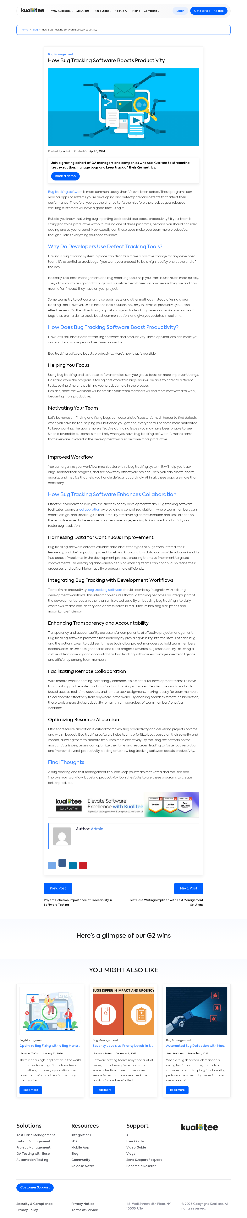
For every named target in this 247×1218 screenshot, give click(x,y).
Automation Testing (32, 1160)
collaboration (89, 509)
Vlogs (130, 1153)
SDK (74, 1141)
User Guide (135, 1141)
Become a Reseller (141, 1166)
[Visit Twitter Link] (75, 1188)
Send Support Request (144, 1160)
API (128, 1135)
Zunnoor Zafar (29, 1054)
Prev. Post (58, 888)
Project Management (33, 1147)
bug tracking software (105, 590)
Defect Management (33, 1141)
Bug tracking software (65, 192)
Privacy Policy (27, 1210)
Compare (150, 11)
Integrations (81, 1135)
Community (80, 1160)
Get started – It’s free (209, 11)
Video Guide (136, 1147)
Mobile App (80, 1147)
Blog (35, 30)
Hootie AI (121, 11)
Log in (180, 11)
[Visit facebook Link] (72, 1188)
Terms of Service (84, 1210)
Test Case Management (35, 1135)
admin (67, 151)
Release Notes (83, 1166)
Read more (30, 1089)
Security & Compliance (34, 1204)
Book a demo (65, 176)
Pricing (135, 11)
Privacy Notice (82, 1204)
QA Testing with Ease (33, 1153)
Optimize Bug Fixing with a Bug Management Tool (58, 1046)
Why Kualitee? (61, 11)
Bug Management (60, 54)
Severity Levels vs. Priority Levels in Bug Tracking (131, 1046)
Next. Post (188, 888)
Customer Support (35, 1187)
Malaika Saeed (175, 1054)
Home (24, 30)
